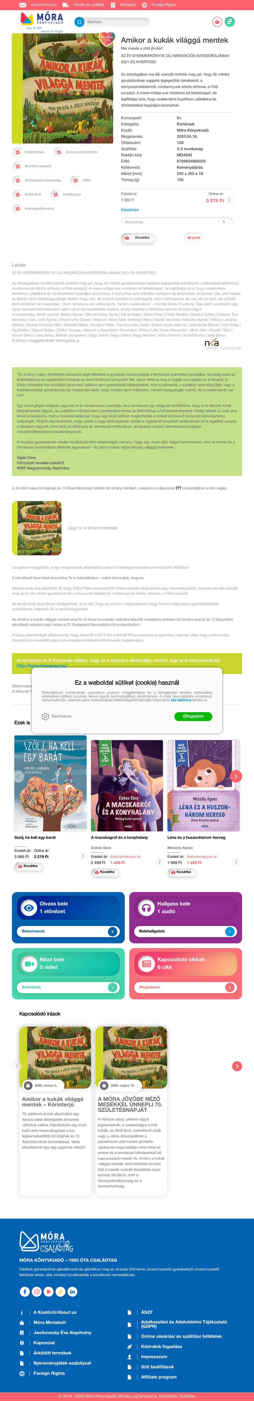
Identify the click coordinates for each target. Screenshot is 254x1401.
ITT (179, 488)
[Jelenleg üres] (217, 22)
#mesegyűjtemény (39, 208)
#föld (87, 180)
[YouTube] (49, 1292)
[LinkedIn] (72, 1292)
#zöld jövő (33, 194)
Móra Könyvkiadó (193, 130)
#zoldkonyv (72, 194)
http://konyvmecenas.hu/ (42, 666)
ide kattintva (181, 700)
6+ (179, 118)
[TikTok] (60, 1292)
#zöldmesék (34, 152)
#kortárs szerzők (38, 166)
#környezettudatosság (43, 180)
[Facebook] (25, 1292)
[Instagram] (37, 1292)
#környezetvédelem (81, 152)
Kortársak (186, 124)
